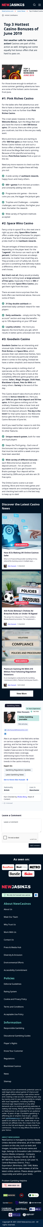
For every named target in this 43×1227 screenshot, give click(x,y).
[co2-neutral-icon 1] (34, 1195)
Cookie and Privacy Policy (15, 999)
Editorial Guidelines (12, 984)
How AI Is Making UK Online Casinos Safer (21, 554)
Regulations (9, 1058)
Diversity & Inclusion (13, 955)
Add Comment (35, 845)
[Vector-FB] (36, 895)
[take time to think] (35, 1202)
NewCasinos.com (7, 11)
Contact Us (9, 939)
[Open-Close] (39, 4)
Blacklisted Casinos (12, 1066)
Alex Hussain (12, 566)
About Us (8, 909)
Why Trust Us (10, 924)
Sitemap (7, 1081)
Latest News (21, 11)
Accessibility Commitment (15, 970)
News (6, 1073)
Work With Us (10, 932)
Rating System (10, 991)
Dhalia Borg (22, 797)
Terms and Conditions (14, 1006)
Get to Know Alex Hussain (14, 780)
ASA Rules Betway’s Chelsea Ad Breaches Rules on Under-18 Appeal (20, 612)
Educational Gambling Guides (17, 1035)
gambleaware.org (13, 1118)
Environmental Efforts (14, 962)
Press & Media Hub (12, 947)
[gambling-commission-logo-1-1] (8, 1209)
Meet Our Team (11, 917)
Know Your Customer (13, 1051)
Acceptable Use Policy (13, 1014)
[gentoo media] (21, 1209)
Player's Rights (10, 1043)
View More (22, 693)
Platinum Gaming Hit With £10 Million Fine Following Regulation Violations (20, 672)
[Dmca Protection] (9, 1195)
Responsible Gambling (14, 1028)
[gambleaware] (8, 1203)
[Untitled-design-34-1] (21, 1203)
